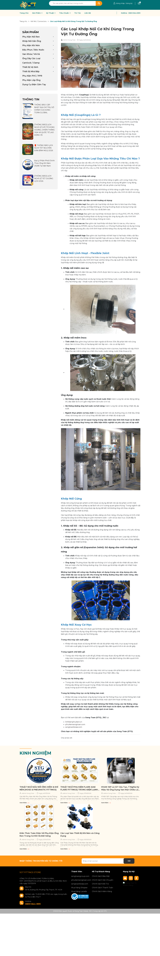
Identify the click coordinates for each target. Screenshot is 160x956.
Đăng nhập (120, 3)
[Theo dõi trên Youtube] (125, 878)
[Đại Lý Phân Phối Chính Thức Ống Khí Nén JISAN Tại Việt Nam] (27, 165)
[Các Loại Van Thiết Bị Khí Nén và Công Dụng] (80, 817)
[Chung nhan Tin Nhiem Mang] (131, 884)
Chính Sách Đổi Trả (100, 884)
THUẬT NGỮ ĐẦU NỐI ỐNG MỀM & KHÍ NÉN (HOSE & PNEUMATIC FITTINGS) (39, 788)
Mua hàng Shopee (79, 888)
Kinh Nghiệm (35, 753)
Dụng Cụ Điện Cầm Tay (34, 84)
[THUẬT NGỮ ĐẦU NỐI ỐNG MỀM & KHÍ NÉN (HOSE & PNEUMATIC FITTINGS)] (39, 771)
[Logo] (28, 5)
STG (105, 911)
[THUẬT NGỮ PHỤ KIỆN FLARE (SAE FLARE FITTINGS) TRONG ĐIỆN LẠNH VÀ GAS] (80, 771)
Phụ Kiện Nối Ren (31, 37)
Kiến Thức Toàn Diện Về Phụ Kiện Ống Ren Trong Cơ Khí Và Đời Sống (39, 834)
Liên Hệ (87, 13)
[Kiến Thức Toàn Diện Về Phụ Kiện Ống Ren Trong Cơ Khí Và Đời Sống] (39, 817)
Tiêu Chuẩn (64, 13)
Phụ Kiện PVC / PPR (32, 76)
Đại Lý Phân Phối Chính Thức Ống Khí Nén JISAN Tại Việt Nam (44, 163)
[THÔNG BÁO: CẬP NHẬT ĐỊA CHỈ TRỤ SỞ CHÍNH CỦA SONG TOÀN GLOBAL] (27, 111)
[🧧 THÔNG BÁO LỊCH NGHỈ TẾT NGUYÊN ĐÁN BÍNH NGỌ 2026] (27, 149)
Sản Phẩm (36, 13)
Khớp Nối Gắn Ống (31, 41)
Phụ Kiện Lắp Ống (31, 80)
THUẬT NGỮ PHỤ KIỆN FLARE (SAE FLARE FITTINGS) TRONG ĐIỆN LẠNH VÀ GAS (79, 788)
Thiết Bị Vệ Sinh (30, 67)
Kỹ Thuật (50, 13)
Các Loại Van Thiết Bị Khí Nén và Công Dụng (79, 834)
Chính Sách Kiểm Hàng (102, 891)
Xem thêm (23, 802)
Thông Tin (30, 99)
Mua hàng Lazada (79, 891)
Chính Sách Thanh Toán (102, 888)
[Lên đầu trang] (156, 952)
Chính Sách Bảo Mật (101, 876)
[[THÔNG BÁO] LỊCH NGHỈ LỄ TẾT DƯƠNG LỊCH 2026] (27, 180)
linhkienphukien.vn (73, 722)
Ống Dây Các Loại (31, 58)
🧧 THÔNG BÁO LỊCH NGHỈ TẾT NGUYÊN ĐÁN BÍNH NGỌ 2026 (43, 148)
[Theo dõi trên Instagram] (131, 878)
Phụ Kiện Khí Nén (31, 45)
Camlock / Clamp (31, 63)
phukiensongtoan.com (75, 724)
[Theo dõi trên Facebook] (136, 878)
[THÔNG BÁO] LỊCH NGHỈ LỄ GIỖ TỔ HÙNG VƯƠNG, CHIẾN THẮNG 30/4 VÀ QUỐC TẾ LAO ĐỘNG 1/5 (44, 130)
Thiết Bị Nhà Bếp (30, 71)
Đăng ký (129, 3)
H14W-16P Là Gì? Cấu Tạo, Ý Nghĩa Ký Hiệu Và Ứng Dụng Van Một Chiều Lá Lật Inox (120, 788)
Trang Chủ (24, 13)
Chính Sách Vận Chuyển (102, 880)
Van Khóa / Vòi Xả (31, 54)
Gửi (129, 861)
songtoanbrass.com (73, 727)
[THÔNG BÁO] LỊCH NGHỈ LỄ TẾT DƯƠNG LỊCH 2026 (43, 178)
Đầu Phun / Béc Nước (33, 50)
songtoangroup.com (80, 876)
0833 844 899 (134, 13)
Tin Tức (77, 13)
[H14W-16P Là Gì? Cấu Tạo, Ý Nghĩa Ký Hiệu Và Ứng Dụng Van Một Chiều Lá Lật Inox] (120, 771)
